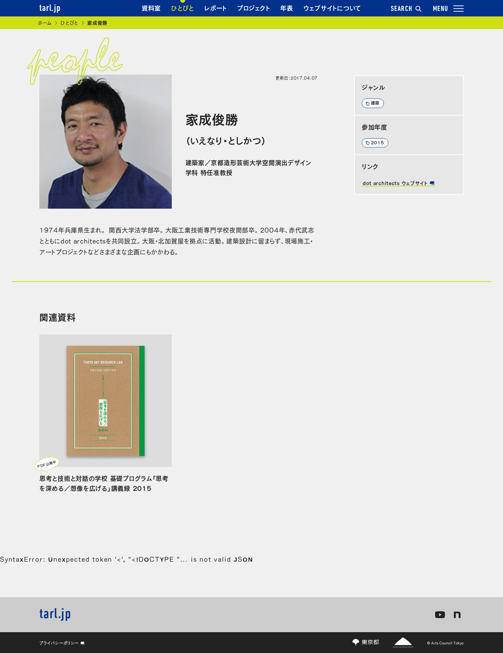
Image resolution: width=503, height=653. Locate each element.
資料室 (151, 7)
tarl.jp (50, 8)
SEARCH (402, 9)
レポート (215, 7)
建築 (375, 103)
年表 (286, 7)
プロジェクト (253, 7)
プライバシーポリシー (59, 643)
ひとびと (182, 7)
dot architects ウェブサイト (396, 182)
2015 (377, 142)
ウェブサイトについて (332, 7)
